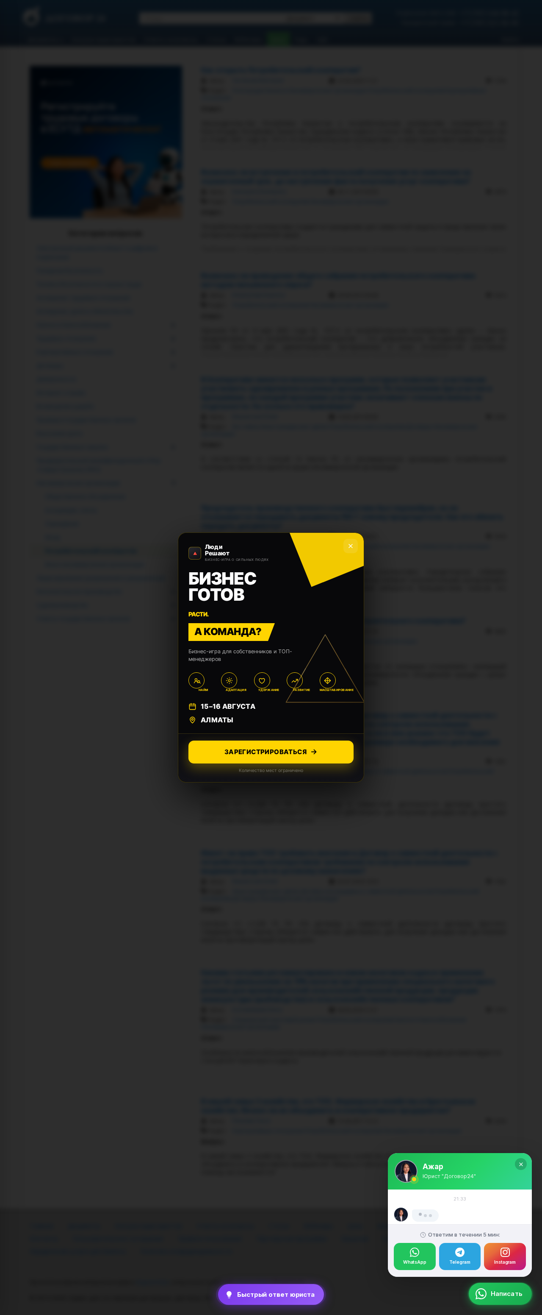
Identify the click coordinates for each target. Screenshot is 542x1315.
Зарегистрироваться (265, 752)
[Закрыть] (521, 1125)
